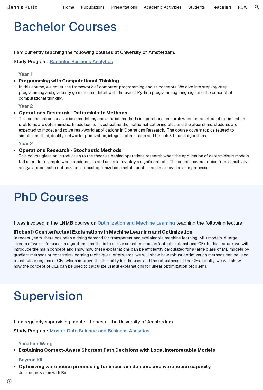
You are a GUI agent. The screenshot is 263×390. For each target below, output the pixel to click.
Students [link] (196, 7)
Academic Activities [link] (163, 7)
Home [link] (68, 7)
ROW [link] (243, 7)
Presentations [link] (124, 7)
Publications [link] (93, 7)
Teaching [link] (221, 7)
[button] (257, 7)
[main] (131, 28)
